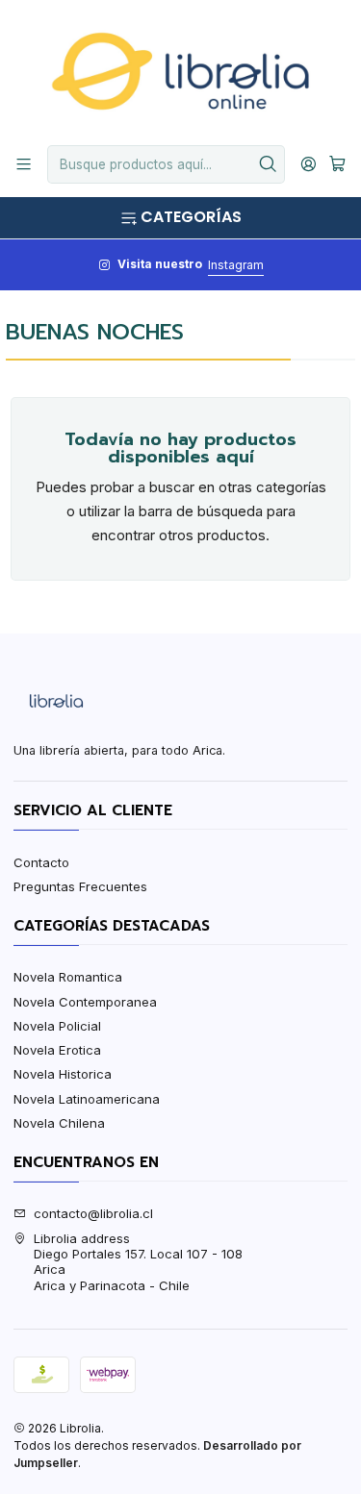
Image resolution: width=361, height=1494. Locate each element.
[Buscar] (268, 164)
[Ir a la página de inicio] (180, 71)
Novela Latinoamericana (86, 1099)
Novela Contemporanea (85, 1001)
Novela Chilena (59, 1123)
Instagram (236, 265)
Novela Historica (62, 1074)
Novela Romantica (67, 976)
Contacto (41, 862)
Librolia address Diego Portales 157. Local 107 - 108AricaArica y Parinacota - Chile (138, 1262)
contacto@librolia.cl (93, 1213)
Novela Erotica (57, 1050)
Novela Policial (57, 1025)
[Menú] (24, 164)
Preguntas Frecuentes (80, 886)
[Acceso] (309, 164)
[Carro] (337, 164)
